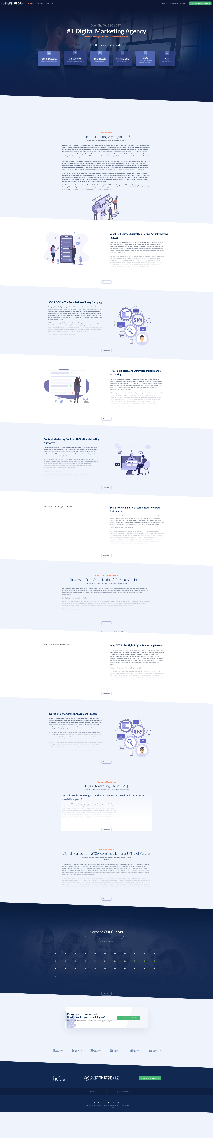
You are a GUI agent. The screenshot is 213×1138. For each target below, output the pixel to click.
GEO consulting (72, 187)
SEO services (69, 185)
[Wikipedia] (118, 1102)
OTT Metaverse (173, 3)
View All (106, 993)
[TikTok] (113, 1102)
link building (51, 325)
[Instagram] (94, 1102)
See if (128, 1018)
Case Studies (40, 3)
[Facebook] (99, 1102)
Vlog (52, 3)
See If (199, 3)
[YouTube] (103, 1102)
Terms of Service (102, 1107)
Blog (47, 3)
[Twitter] (108, 1102)
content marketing (145, 262)
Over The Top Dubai (124, 1105)
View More (106, 282)
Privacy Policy (111, 1107)
